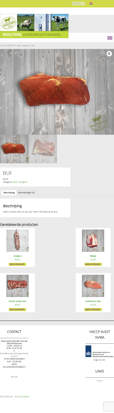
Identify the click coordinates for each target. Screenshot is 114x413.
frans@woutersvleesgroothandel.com (14, 354)
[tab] (9, 192)
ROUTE (14, 376)
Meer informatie (17, 264)
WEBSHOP (11, 45)
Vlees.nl (100, 380)
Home (2, 45)
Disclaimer (25, 396)
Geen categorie (23, 45)
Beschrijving (9, 192)
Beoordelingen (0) (26, 192)
